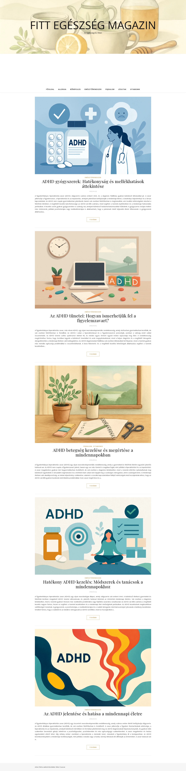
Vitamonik (135, 89)
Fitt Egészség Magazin (93, 25)
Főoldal (50, 89)
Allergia (62, 89)
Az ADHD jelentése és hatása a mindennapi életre (93, 713)
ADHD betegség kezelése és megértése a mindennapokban (93, 452)
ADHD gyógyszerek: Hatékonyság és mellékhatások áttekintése (93, 183)
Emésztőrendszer (93, 89)
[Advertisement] (93, 70)
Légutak (122, 89)
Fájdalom (109, 89)
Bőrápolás (75, 89)
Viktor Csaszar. (60, 767)
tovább (93, 220)
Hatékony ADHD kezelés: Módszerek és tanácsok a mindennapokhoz (93, 584)
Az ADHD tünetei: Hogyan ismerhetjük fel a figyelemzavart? (93, 318)
